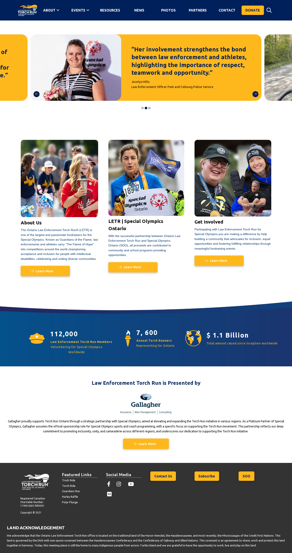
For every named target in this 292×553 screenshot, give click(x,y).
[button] (269, 10)
